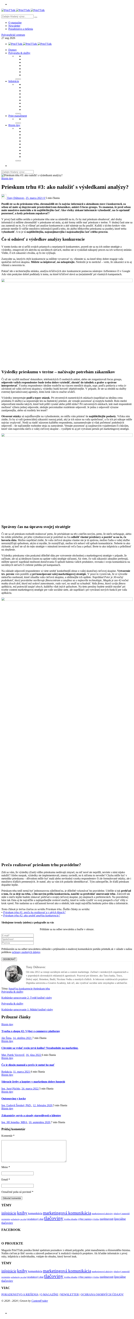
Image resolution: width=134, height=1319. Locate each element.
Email (5, 1179)
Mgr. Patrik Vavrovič (12, 1054)
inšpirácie (8, 1213)
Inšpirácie (13, 81)
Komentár (7, 1135)
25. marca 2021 (34, 197)
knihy (22, 1212)
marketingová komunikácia (67, 1212)
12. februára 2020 (43, 1105)
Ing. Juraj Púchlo (10, 1088)
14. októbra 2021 (22, 1037)
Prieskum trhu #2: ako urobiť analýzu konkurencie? (31, 915)
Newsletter (14, 25)
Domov (12, 49)
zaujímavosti (106, 1218)
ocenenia (5, 1219)
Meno (5, 1167)
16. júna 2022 (34, 1054)
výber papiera (85, 1219)
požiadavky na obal (19, 1219)
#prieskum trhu (41, 988)
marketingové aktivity (102, 1213)
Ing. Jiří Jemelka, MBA (14, 1122)
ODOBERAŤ (9, 959)
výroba (95, 1219)
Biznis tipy (14, 125)
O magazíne (15, 22)
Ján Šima (6, 1037)
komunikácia (35, 1213)
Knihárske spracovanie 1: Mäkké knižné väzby (27, 1009)
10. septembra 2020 (40, 1122)
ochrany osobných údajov (26, 952)
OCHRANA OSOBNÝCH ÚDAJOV (102, 1294)
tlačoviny (53, 1218)
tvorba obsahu (70, 1219)
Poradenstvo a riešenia (20, 28)
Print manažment (17, 115)
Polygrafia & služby (19, 52)
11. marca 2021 (22, 1071)
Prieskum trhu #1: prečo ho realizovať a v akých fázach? (34, 912)
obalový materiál (122, 1213)
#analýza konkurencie (21, 988)
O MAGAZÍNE (49, 1294)
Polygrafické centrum (13, 34)
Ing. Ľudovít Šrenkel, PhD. (16, 1105)
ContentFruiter (39, 1300)
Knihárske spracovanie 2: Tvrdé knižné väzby (26, 997)
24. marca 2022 (30, 1088)
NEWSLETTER (69, 1294)
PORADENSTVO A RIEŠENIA (19, 1294)
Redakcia (6, 1071)
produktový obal (35, 1219)
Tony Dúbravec (15, 197)
